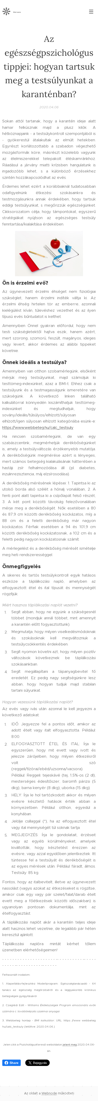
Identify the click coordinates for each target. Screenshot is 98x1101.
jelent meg (70, 1044)
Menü (91, 11)
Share (14, 1063)
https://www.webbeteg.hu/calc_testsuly (37, 427)
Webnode (49, 1093)
